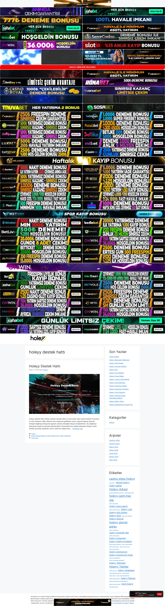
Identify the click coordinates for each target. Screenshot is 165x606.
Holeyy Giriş (115, 515)
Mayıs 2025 (113, 447)
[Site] (41, 116)
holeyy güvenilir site (119, 532)
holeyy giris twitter (118, 512)
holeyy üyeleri (125, 573)
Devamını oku (78, 429)
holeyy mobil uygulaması (115, 544)
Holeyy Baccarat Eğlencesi (119, 360)
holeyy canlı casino (118, 506)
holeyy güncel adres (118, 524)
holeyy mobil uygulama (120, 541)
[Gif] (82, 161)
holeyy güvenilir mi (113, 530)
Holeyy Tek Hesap (116, 363)
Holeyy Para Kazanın (117, 392)
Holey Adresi (114, 357)
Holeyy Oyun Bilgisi (116, 376)
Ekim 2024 (113, 460)
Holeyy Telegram (117, 563)
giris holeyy (112, 482)
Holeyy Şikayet (128, 578)
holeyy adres (115, 485)
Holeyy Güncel (116, 518)
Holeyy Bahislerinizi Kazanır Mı (121, 405)
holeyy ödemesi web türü (115, 573)
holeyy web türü (113, 570)
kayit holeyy (127, 584)
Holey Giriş (113, 370)
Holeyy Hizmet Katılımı (117, 366)
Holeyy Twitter (119, 566)
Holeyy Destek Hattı (44, 366)
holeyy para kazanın (114, 549)
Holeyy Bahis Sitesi (116, 401)
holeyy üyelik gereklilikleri (122, 575)
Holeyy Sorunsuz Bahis (118, 386)
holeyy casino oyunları (114, 509)
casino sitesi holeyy (122, 478)
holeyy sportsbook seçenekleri (116, 560)
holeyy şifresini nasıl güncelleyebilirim (118, 581)
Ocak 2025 (113, 453)
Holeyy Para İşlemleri (117, 383)
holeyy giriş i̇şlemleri (127, 516)
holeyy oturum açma (114, 546)
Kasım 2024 (113, 457)
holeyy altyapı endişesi (38, 436)
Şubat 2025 (113, 450)
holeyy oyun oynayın (125, 546)
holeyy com (126, 509)
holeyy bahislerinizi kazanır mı (116, 492)
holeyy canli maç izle (120, 498)
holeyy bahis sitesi (129, 492)
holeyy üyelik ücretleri (114, 578)
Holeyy (33, 434)
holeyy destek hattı (53, 436)
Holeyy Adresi (118, 489)
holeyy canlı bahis (113, 503)
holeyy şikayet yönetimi (115, 584)
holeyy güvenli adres (114, 535)
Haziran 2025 (114, 444)
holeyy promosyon (118, 552)
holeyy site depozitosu (114, 558)
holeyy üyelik (112, 575)
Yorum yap (34, 438)
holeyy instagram (65, 436)
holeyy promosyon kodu (121, 555)
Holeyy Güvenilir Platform (119, 389)
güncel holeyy (122, 482)
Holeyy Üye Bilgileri (116, 373)
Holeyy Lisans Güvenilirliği (119, 379)
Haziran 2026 (114, 440)
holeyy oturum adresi (127, 544)
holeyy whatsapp (126, 570)
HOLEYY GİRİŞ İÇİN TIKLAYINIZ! (82, 67)
